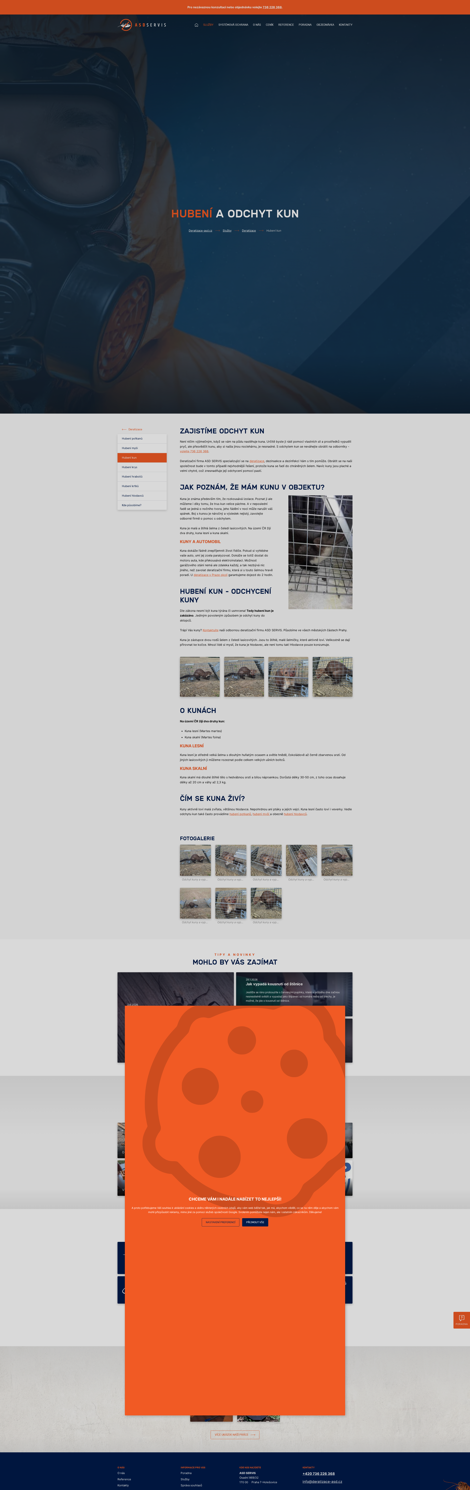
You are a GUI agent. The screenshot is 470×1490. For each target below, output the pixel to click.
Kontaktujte (210, 630)
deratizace (257, 461)
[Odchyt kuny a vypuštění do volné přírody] (195, 860)
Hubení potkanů (132, 438)
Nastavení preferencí (220, 1222)
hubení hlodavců (295, 814)
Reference (286, 24)
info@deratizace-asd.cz (322, 1482)
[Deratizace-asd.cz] (142, 25)
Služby (208, 24)
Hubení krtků (130, 486)
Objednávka (325, 24)
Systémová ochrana (233, 24)
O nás (257, 24)
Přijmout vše (255, 1222)
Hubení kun (129, 457)
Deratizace (249, 230)
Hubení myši (130, 448)
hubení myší (261, 814)
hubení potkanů (240, 814)
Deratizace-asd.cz (200, 230)
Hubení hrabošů (132, 476)
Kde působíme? (131, 505)
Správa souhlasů (191, 1485)
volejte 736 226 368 (194, 451)
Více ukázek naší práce (231, 1434)
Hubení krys (129, 467)
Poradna (305, 24)
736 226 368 (272, 7)
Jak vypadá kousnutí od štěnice (274, 984)
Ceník (270, 24)
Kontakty (345, 24)
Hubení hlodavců (133, 495)
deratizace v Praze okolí (210, 575)
